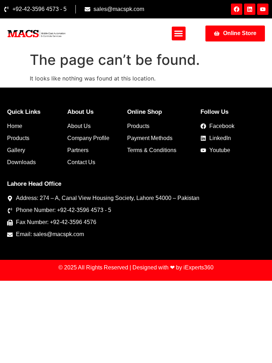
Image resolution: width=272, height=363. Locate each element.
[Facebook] (236, 9)
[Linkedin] (249, 9)
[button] (179, 33)
